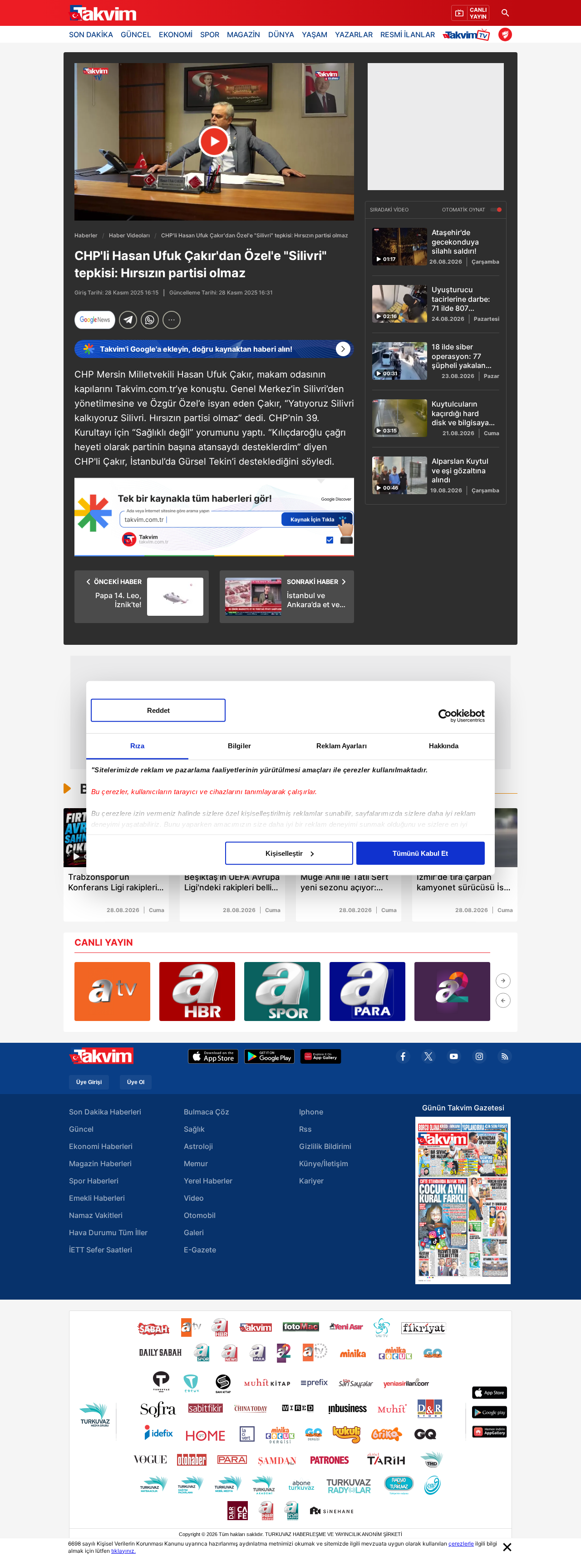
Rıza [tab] (137, 745)
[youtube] (454, 1056)
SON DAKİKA (91, 34)
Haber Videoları (129, 235)
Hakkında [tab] (444, 745)
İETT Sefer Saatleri (100, 1249)
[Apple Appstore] (213, 1056)
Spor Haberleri (93, 1180)
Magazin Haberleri (100, 1163)
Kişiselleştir (284, 853)
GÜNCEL (136, 34)
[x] (428, 1056)
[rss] (504, 1056)
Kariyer (311, 1180)
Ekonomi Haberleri (101, 1146)
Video (194, 1198)
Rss (305, 1129)
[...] (171, 320)
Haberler (86, 235)
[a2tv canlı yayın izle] (452, 991)
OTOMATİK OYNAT (464, 210)
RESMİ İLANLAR (407, 34)
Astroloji (198, 1146)
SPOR (209, 34)
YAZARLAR (354, 34)
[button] (503, 980)
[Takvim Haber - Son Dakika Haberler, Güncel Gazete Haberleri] (102, 13)
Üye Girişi (89, 1082)
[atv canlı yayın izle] (112, 991)
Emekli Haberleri (97, 1198)
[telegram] (128, 320)
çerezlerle (461, 1543)
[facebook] (403, 1056)
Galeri (194, 1232)
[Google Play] (269, 1056)
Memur (196, 1163)
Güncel (81, 1129)
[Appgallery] (320, 1056)
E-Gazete (200, 1249)
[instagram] (479, 1056)
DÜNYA (281, 34)
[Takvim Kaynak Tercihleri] (214, 517)
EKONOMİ (175, 34)
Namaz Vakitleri (96, 1215)
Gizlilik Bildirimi (325, 1146)
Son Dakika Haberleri (105, 1111)
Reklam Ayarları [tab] (341, 745)
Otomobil (200, 1215)
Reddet (158, 710)
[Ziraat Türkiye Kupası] (505, 34)
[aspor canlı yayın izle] (282, 991)
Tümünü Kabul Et (420, 853)
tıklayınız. (123, 1550)
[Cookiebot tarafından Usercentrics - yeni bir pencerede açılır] (445, 716)
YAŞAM (314, 34)
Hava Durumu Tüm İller (108, 1232)
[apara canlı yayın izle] (367, 991)
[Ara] (505, 13)
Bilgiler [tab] (239, 745)
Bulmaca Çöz (206, 1111)
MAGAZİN (243, 34)
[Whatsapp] (150, 320)
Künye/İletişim (323, 1163)
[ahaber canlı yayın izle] (197, 991)
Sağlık (194, 1129)
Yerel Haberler (208, 1180)
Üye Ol (135, 1082)
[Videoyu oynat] (214, 141)
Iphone (311, 1111)
